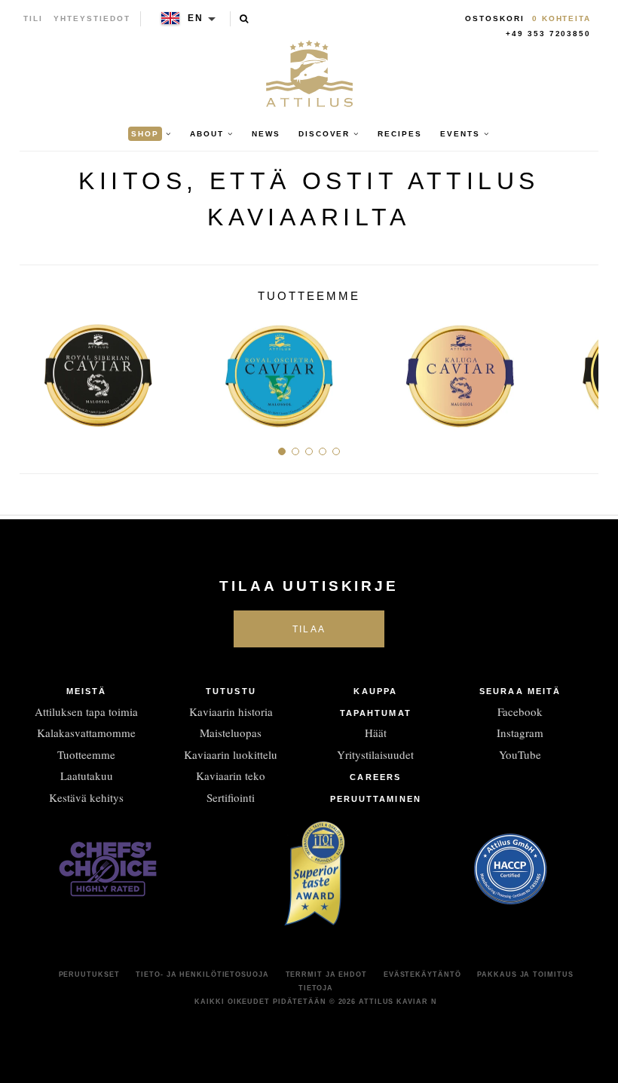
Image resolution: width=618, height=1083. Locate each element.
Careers (375, 777)
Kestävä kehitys (86, 797)
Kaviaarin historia (231, 711)
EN (195, 18)
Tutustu (231, 691)
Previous (37, 369)
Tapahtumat (375, 712)
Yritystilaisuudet (375, 754)
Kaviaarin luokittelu (230, 754)
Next (581, 369)
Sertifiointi (231, 797)
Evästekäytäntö (422, 974)
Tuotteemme (86, 754)
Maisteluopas (231, 732)
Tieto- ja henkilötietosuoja (202, 974)
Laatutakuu (86, 775)
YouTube (520, 754)
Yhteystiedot (92, 18)
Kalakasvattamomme (86, 732)
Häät (376, 732)
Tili (33, 18)
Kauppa (375, 691)
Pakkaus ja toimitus (525, 974)
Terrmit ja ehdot (326, 974)
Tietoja (315, 988)
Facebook (520, 711)
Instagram (520, 732)
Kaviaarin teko (230, 775)
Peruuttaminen (375, 798)
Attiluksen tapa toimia (86, 711)
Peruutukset (89, 974)
